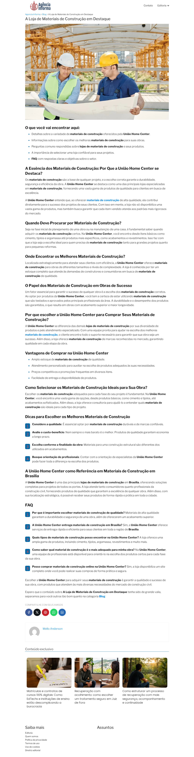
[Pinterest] (45, 612)
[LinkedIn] (62, 612)
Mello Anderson (52, 628)
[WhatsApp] (53, 612)
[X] (37, 612)
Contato (148, 5)
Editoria (161, 5)
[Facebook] (28, 612)
